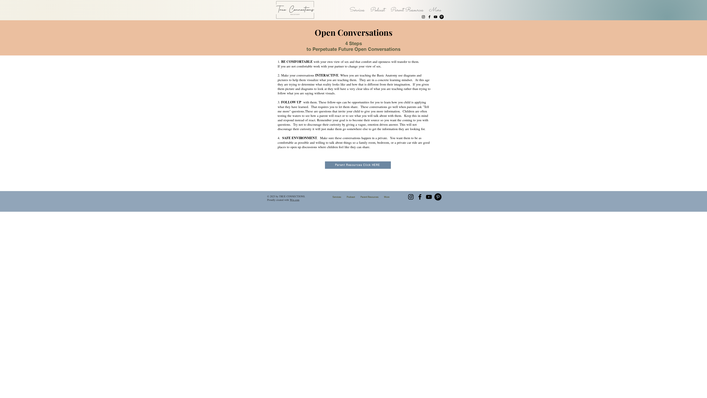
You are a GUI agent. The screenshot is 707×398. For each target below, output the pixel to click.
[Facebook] (429, 17)
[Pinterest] (441, 17)
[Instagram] (423, 17)
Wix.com (294, 200)
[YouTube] (435, 17)
